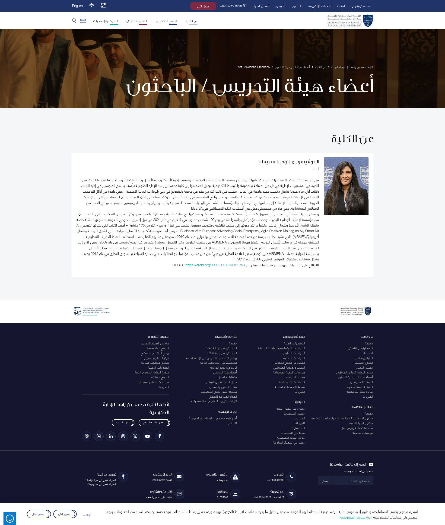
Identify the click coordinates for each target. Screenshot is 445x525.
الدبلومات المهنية (158, 367)
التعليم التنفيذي (137, 20)
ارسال (325, 480)
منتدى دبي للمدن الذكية (291, 408)
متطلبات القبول (227, 377)
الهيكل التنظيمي (363, 362)
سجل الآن (203, 6)
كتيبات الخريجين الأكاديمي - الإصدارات (214, 401)
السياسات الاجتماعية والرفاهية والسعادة (281, 348)
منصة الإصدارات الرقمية (290, 386)
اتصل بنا (368, 396)
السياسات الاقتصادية (292, 381)
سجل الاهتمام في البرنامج (221, 381)
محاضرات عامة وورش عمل (357, 427)
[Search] (74, 20)
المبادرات (299, 418)
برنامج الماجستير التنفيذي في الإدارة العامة (211, 357)
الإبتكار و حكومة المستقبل (289, 367)
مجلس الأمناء (364, 367)
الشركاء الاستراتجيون (361, 381)
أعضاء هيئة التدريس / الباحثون (355, 377)
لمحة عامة (367, 353)
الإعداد (87, 514)
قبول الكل (64, 513)
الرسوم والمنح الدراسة (223, 367)
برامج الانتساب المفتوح (155, 353)
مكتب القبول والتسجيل (223, 386)
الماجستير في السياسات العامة (218, 362)
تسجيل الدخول (261, 5)
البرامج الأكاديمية (166, 20)
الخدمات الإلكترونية (319, 5)
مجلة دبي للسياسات (293, 432)
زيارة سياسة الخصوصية (356, 517)
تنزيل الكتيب (122, 422)
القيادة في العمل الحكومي (289, 362)
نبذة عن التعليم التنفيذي (155, 343)
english (77, 5)
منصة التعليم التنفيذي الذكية (152, 372)
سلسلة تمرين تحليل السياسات (219, 391)
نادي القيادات (297, 423)
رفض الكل (38, 513)
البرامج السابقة (160, 377)
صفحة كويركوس (361, 5)
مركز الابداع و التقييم (156, 357)
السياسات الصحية (294, 357)
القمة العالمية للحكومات (358, 386)
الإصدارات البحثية (294, 343)
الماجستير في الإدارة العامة (221, 348)
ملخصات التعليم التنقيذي (154, 381)
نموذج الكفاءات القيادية (155, 362)
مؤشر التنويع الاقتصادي (290, 437)
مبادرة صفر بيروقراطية (359, 391)
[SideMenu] (83, 20)
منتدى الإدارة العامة (361, 423)
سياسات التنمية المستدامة (289, 372)
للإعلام (233, 423)
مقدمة (369, 343)
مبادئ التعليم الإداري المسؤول (354, 372)
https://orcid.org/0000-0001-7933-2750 (215, 264)
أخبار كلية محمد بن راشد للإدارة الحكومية (213, 418)
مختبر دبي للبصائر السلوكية (289, 442)
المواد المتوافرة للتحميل (223, 396)
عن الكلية (191, 20)
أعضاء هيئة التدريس (225, 372)
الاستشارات (298, 427)
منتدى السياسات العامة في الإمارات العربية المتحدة (342, 418)
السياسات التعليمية (293, 353)
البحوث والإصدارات (105, 20)
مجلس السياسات (294, 377)
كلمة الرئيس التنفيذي (360, 348)
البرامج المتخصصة (158, 348)
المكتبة (341, 5)
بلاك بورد (296, 5)
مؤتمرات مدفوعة (363, 432)
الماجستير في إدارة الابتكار (222, 353)
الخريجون (280, 5)
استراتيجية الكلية (363, 357)
